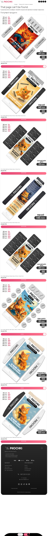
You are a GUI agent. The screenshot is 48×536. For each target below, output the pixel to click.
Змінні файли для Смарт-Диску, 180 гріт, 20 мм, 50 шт (12, 276)
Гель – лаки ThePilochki (9, 470)
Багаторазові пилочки (8, 468)
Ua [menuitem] (39, 1)
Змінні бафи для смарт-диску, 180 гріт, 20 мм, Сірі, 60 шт (13, 329)
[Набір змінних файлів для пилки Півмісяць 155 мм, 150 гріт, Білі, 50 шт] (24, 360)
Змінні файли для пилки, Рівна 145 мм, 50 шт (10, 222)
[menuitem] (39, 1)
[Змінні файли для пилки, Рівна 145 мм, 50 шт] (24, 199)
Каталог (20, 534)
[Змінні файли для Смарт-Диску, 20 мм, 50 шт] (24, 145)
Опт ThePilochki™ (27, 470)
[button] (27, 534)
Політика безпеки (34, 488)
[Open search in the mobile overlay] (41, 1)
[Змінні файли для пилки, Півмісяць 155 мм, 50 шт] (24, 413)
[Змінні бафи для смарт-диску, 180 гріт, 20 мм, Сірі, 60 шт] (24, 306)
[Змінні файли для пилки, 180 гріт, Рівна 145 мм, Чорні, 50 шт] (24, 92)
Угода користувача (14, 488)
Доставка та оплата (28, 468)
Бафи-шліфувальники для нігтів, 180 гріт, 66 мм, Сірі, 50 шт (13, 61)
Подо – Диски (7, 467)
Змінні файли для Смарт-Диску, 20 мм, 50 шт (10, 169)
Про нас (26, 465)
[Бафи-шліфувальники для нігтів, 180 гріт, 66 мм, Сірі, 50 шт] (24, 38)
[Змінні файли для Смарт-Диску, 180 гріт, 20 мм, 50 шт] (24, 252)
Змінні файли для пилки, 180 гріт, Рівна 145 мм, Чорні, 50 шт (13, 115)
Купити (22, 66)
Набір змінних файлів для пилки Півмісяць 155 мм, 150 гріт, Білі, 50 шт (15, 383)
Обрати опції (23, 119)
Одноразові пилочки (8, 465)
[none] (39, 1)
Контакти (26, 467)
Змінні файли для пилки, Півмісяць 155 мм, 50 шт (11, 437)
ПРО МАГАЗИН (29, 463)
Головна (15, 4)
